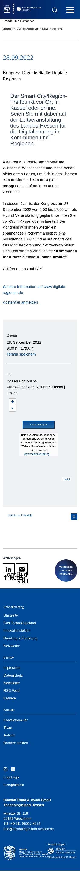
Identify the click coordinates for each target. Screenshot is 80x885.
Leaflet (66, 479)
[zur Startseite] (32, 9)
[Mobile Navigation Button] (70, 9)
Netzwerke (12, 646)
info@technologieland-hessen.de (29, 829)
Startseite (8, 29)
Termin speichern (21, 354)
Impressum (12, 668)
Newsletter (12, 683)
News (45, 29)
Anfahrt (9, 735)
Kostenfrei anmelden (20, 302)
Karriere (10, 698)
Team (8, 727)
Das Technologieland (28, 29)
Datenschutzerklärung (36, 454)
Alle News (57, 29)
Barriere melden (16, 743)
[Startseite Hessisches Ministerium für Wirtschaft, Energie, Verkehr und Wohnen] (22, 852)
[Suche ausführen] (54, 10)
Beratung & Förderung (20, 638)
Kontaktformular (16, 720)
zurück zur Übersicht (19, 515)
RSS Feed (12, 690)
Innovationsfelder (17, 630)
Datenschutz (13, 675)
